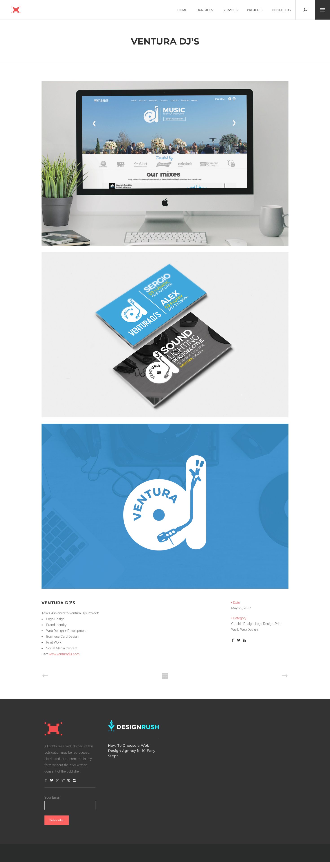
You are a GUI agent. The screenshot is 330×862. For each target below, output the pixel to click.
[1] (165, 245)
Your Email (52, 797)
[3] (165, 416)
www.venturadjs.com (64, 654)
